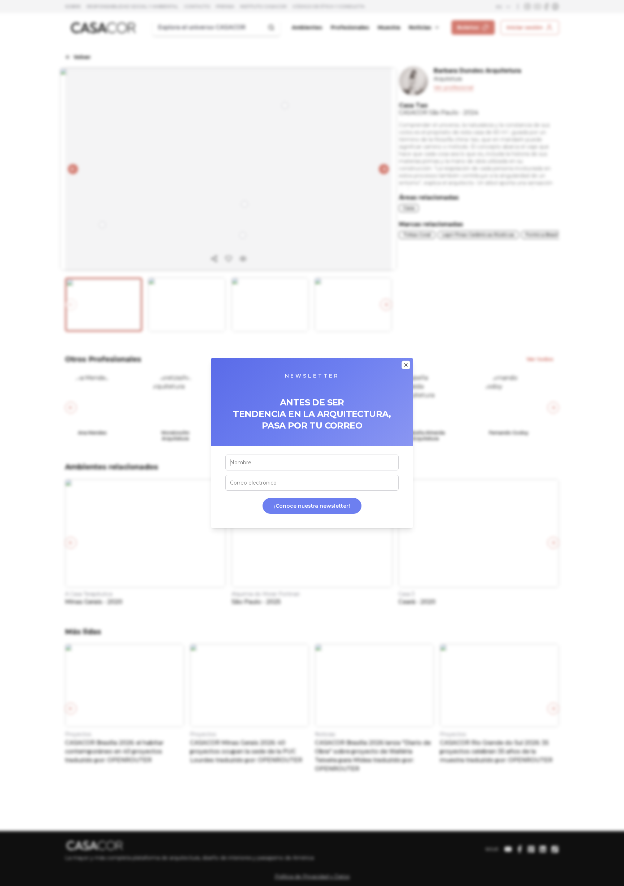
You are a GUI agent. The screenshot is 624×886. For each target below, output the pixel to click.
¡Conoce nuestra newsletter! (312, 506)
